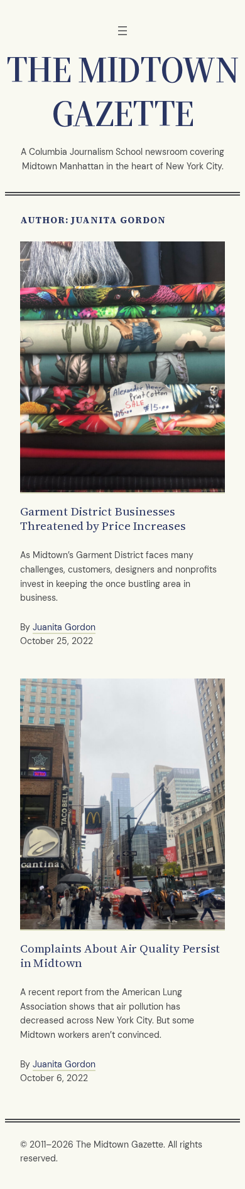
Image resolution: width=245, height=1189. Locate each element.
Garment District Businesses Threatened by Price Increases (103, 519)
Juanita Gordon (64, 627)
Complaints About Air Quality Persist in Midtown (120, 956)
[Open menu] (122, 30)
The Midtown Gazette (122, 91)
